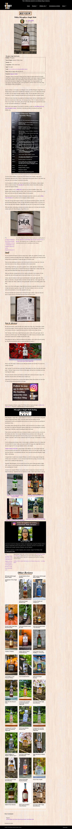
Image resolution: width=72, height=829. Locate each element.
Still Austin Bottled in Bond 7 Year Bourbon (39, 627)
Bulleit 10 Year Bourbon (10, 804)
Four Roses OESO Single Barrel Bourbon (10, 780)
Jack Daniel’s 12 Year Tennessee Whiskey (9, 677)
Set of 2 (41, 239)
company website (13, 74)
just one (17, 241)
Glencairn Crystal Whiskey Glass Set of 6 (28, 239)
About (63, 5)
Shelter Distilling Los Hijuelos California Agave (10, 755)
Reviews (34, 5)
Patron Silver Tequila (37, 779)
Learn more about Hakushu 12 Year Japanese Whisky (15, 496)
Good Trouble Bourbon (24, 676)
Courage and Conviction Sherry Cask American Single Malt (10, 729)
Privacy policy (65, 827)
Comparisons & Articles (54, 5)
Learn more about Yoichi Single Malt (25, 361)
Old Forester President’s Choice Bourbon (24, 805)
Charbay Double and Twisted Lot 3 (37, 602)
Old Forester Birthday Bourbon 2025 (24, 729)
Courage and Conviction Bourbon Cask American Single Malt (38, 729)
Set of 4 (38, 239)
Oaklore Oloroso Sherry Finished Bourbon (24, 652)
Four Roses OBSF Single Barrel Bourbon (24, 755)
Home (28, 5)
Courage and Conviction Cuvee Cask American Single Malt (24, 703)
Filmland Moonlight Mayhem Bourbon (23, 780)
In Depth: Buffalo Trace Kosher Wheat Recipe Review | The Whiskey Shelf (20, 819)
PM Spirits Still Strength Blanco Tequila (10, 577)
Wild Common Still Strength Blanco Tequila (39, 577)
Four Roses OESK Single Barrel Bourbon (38, 702)
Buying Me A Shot (11, 551)
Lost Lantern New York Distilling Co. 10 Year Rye (38, 652)
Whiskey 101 (43, 5)
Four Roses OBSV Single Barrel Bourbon (38, 805)
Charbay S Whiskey (9, 651)
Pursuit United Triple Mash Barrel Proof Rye (11, 627)
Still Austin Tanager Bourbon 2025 (23, 602)
